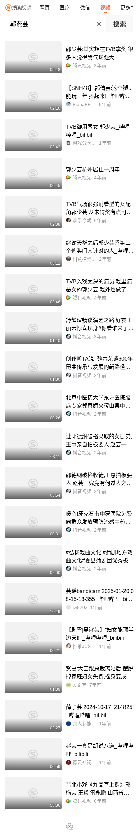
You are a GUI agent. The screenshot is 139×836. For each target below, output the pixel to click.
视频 (105, 7)
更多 (125, 7)
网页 (44, 7)
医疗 (65, 7)
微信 (85, 7)
